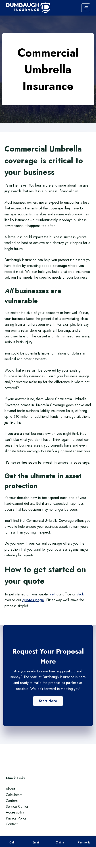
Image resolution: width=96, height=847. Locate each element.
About (10, 789)
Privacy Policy (16, 818)
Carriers (12, 800)
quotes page (33, 600)
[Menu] (85, 7)
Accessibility (15, 812)
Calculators (14, 794)
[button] (48, 701)
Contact (11, 824)
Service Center (17, 806)
